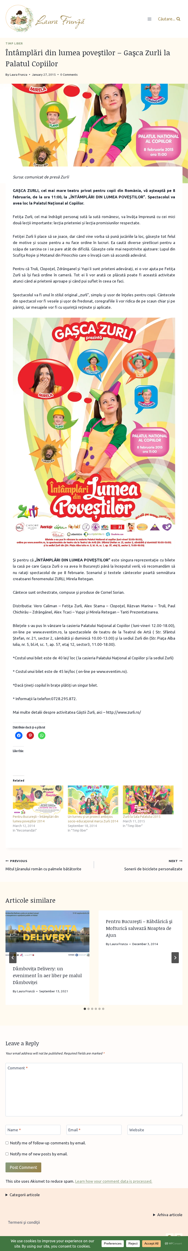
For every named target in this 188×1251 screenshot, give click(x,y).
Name (14, 1130)
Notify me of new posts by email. (39, 1154)
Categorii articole (25, 1195)
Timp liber (14, 43)
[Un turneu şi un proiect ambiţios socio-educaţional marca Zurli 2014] (93, 799)
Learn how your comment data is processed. (113, 1181)
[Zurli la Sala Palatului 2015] (148, 799)
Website (136, 1130)
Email (74, 1130)
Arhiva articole (169, 1214)
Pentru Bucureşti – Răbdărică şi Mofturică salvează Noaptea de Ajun (139, 928)
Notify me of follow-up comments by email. (48, 1143)
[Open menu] (149, 18)
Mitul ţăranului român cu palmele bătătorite (43, 865)
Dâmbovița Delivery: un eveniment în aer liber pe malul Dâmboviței (47, 975)
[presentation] (47, 934)
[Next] (175, 957)
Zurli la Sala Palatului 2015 (141, 816)
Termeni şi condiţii (24, 1222)
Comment (18, 1068)
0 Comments (69, 74)
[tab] (85, 1009)
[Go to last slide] (13, 957)
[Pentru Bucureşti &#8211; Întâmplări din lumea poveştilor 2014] (38, 799)
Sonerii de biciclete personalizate (153, 865)
